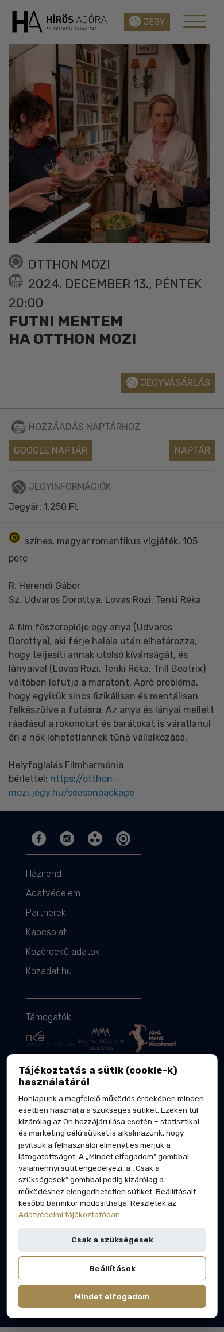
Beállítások (112, 1268)
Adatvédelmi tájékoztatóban (69, 1214)
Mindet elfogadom (112, 1296)
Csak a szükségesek (112, 1239)
